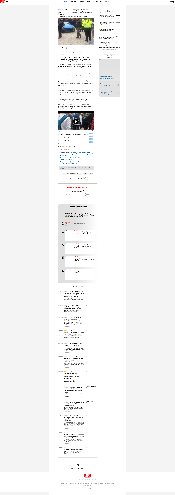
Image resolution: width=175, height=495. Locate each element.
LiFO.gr (69, 167)
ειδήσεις (62, 168)
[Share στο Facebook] (90, 133)
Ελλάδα (61, 3)
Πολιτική (70, 3)
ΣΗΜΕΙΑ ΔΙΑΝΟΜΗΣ (109, 483)
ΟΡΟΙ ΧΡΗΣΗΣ (70, 196)
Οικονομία (75, 3)
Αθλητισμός (99, 3)
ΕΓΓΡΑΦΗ (88, 194)
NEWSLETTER (82, 482)
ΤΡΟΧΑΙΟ (85, 173)
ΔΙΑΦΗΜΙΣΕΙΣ (90, 482)
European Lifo (113, 3)
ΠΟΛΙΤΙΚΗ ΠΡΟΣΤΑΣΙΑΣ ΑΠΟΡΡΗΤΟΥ (81, 196)
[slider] (69, 131)
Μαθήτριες (79, 173)
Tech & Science (93, 3)
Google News (76, 167)
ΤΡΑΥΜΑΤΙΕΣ (73, 173)
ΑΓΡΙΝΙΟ (91, 173)
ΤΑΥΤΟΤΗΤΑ (66, 482)
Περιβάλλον (105, 3)
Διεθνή (65, 3)
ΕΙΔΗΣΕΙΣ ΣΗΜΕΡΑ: (64, 149)
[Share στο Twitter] (92, 133)
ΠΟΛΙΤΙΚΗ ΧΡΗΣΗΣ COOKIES (97, 483)
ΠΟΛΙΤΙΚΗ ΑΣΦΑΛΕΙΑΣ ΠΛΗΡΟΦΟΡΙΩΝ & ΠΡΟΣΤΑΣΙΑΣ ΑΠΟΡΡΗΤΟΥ (75, 483)
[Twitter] (92, 43)
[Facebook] (90, 43)
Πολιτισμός (80, 3)
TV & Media (86, 3)
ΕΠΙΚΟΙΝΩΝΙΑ (74, 482)
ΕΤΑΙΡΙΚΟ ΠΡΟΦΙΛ (99, 482)
